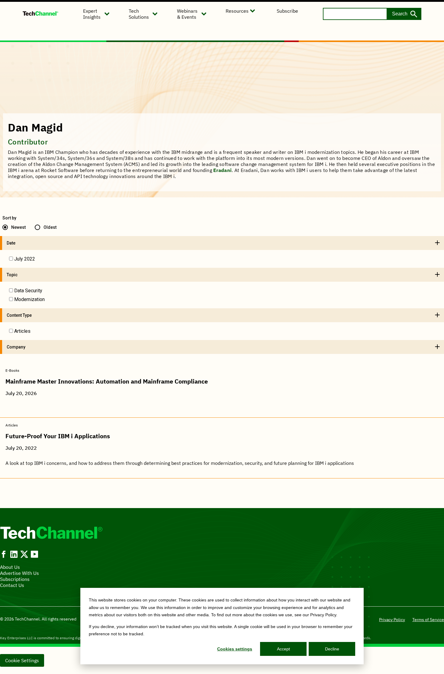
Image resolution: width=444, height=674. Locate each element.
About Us (10, 567)
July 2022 (24, 259)
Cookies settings (234, 648)
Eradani (222, 170)
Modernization (29, 299)
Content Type (19, 315)
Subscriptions (15, 579)
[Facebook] (3, 554)
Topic (12, 274)
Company (16, 347)
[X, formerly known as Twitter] (24, 554)
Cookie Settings (22, 660)
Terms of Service (428, 619)
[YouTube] (34, 554)
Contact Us (12, 585)
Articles (22, 331)
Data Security (28, 290)
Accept (283, 648)
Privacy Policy (392, 619)
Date (11, 243)
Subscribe (287, 11)
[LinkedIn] (14, 554)
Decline (332, 648)
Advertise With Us (19, 573)
